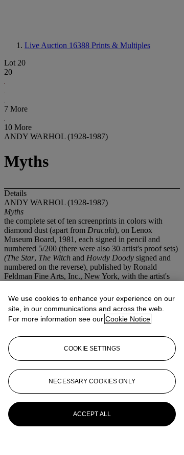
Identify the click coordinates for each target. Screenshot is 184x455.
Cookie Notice (127, 319)
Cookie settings (92, 348)
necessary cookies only (92, 381)
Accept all (92, 414)
